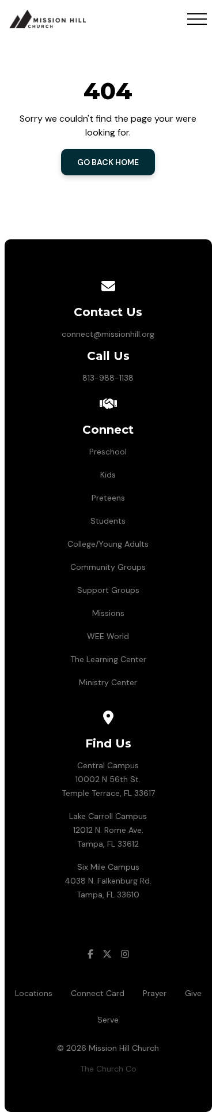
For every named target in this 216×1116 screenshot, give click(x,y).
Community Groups (108, 567)
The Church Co (108, 1069)
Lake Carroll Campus (108, 816)
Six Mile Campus (108, 867)
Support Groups (108, 590)
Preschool (108, 451)
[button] (197, 19)
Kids (108, 474)
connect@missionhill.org (108, 334)
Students (108, 521)
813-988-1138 (108, 378)
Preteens (108, 498)
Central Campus (108, 765)
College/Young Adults (108, 544)
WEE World (108, 636)
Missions (108, 613)
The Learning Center (108, 659)
